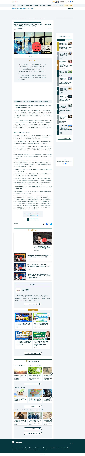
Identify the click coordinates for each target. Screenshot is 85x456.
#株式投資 (24, 8)
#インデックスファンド (31, 8)
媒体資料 (45, 449)
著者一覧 (24, 447)
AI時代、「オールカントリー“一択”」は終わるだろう (63, 72)
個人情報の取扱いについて (17, 449)
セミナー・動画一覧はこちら (32, 353)
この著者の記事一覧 (33, 304)
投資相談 (36, 5)
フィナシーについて (16, 447)
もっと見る (33, 406)
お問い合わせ (44, 447)
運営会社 (30, 447)
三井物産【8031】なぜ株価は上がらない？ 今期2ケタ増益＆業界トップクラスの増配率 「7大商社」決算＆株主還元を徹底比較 (65, 81)
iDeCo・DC (20, 5)
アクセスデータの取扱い (65, 447)
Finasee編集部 (20, 28)
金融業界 (49, 5)
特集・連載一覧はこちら (32, 433)
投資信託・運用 (28, 5)
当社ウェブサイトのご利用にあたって (33, 449)
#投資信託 (14, 8)
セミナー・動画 (68, 5)
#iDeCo (20, 8)
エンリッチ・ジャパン (58, 5)
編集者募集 (37, 447)
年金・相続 (42, 5)
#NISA (17, 8)
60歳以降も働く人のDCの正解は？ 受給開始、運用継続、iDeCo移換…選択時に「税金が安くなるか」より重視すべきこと (65, 46)
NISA (14, 5)
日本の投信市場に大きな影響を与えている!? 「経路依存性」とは (32, 214)
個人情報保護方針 (53, 447)
